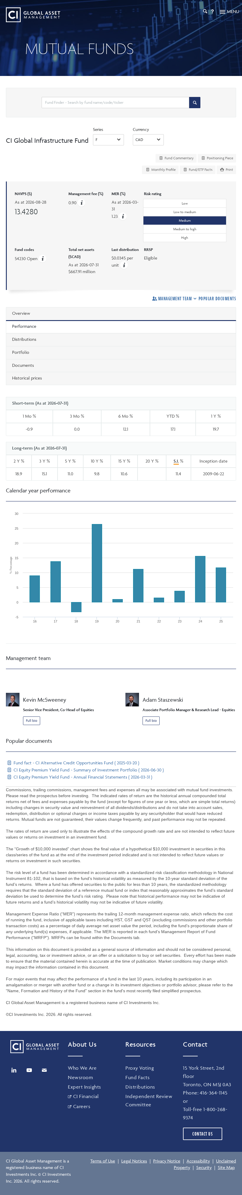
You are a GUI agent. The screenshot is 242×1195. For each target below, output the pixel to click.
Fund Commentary (179, 158)
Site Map (226, 1167)
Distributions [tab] (24, 339)
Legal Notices (134, 1161)
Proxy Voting (139, 1068)
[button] (123, 216)
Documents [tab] (23, 365)
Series (98, 129)
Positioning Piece (219, 158)
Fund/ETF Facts (200, 169)
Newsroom (80, 1077)
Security (204, 1167)
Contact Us (202, 1134)
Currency (141, 129)
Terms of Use (102, 1161)
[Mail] (44, 1070)
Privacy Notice (166, 1161)
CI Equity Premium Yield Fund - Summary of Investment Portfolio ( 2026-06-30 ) (88, 770)
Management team (175, 298)
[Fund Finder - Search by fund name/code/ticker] (194, 102)
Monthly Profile (163, 169)
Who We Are (82, 1068)
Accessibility (198, 1161)
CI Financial (86, 1096)
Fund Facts (137, 1077)
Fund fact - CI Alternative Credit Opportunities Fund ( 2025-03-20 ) (75, 763)
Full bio (31, 720)
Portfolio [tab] (20, 352)
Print (229, 169)
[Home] (33, 14)
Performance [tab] (24, 326)
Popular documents (217, 298)
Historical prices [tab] (27, 378)
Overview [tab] (21, 313)
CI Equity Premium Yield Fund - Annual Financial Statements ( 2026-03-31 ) (82, 777)
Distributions (140, 1087)
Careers (81, 1106)
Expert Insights (84, 1087)
